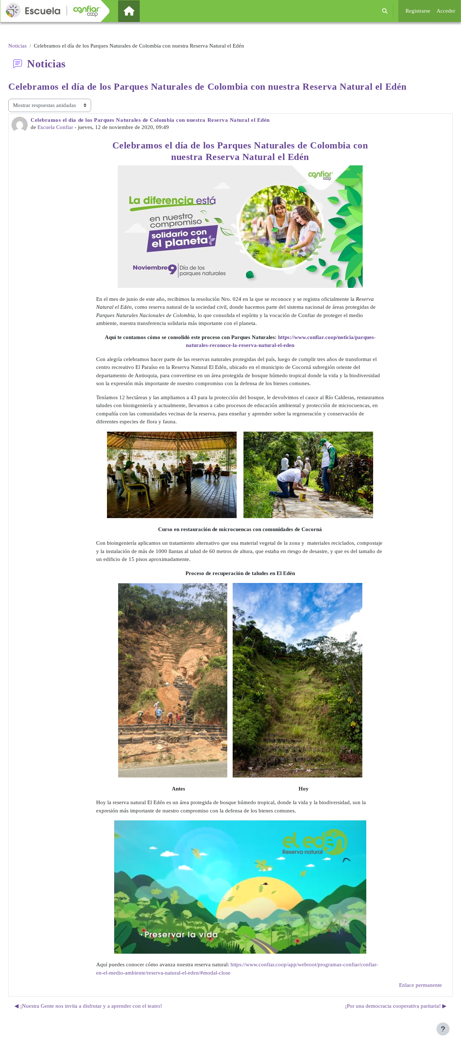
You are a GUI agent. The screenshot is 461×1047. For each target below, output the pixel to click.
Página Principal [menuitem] (141, 11)
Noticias (17, 46)
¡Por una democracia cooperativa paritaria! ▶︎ (396, 1006)
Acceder (446, 11)
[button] (384, 11)
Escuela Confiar (55, 127)
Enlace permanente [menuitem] (420, 985)
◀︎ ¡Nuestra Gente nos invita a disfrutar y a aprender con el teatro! (88, 1006)
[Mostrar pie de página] (443, 1029)
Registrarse (418, 11)
